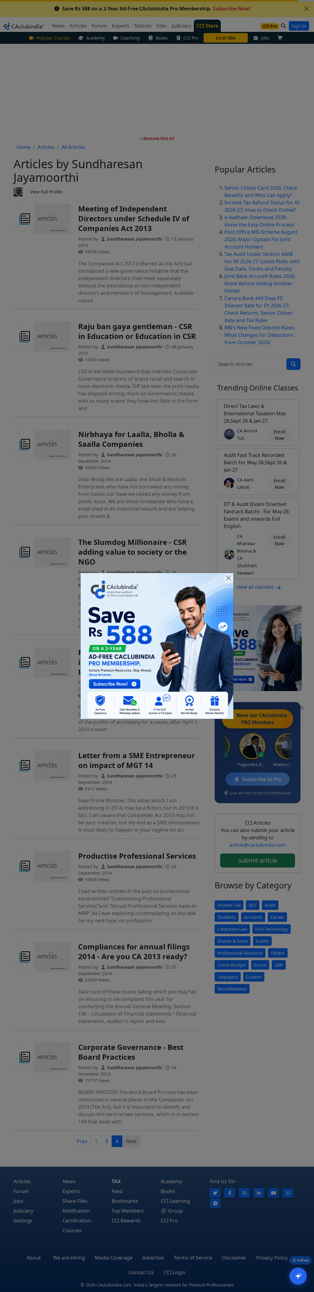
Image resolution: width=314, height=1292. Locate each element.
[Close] (228, 578)
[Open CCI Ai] (298, 1276)
